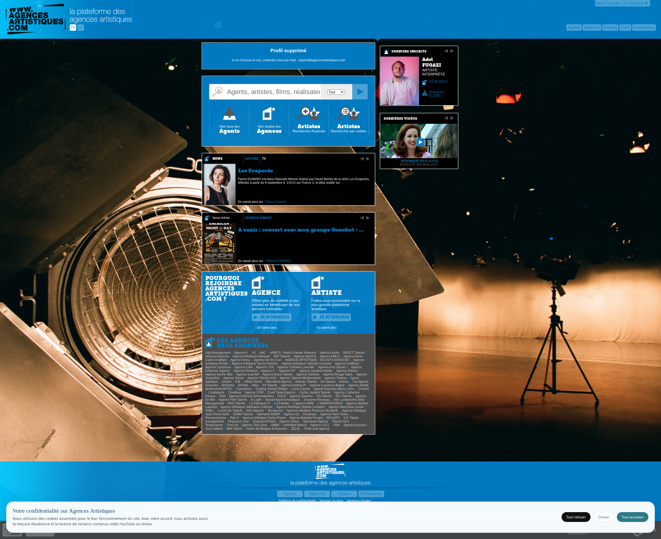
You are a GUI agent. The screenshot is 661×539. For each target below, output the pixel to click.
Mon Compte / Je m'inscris (620, 3)
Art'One (252, 158)
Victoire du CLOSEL (436, 93)
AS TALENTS (438, 81)
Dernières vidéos (400, 118)
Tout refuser (576, 517)
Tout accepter (632, 517)
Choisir (603, 517)
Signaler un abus (331, 501)
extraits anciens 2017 (419, 164)
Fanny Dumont (275, 202)
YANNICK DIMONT (258, 218)
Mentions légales (359, 501)
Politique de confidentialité (298, 501)
